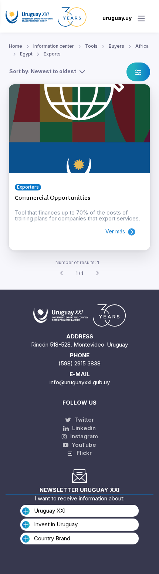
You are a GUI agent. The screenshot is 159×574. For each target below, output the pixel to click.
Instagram (83, 436)
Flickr (82, 452)
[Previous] (61, 273)
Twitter (83, 419)
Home (15, 46)
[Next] (97, 273)
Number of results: (77, 262)
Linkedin (83, 428)
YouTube (83, 444)
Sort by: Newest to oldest (42, 71)
